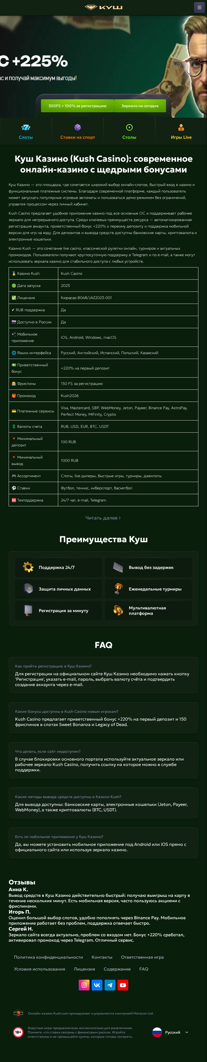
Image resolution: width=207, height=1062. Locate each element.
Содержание (117, 969)
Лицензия (84, 969)
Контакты (102, 957)
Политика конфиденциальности (48, 957)
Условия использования (39, 969)
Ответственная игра (142, 957)
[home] (103, 7)
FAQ (143, 969)
